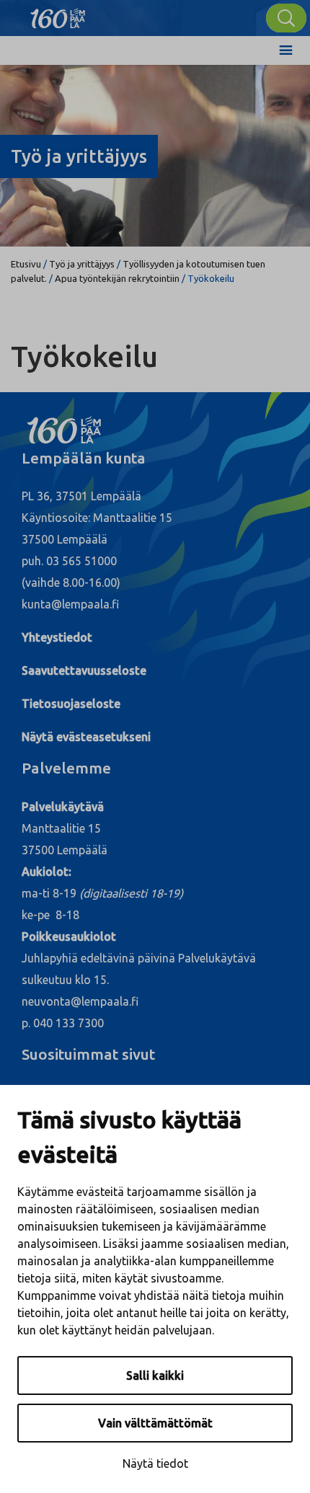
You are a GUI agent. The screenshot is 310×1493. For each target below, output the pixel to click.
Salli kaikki (155, 1375)
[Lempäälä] (58, 14)
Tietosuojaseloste (71, 703)
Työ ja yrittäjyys (82, 264)
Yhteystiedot (57, 637)
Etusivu (26, 264)
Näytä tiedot (155, 1463)
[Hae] (286, 18)
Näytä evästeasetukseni (86, 736)
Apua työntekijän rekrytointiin (117, 278)
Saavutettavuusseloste (84, 670)
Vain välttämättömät (155, 1423)
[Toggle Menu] (286, 50)
